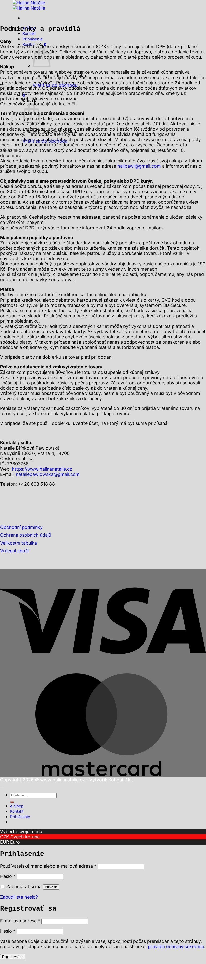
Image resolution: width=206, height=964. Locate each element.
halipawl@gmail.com (139, 166)
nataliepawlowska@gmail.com (48, 474)
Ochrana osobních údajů (25, 535)
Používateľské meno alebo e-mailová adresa (48, 866)
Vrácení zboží (14, 550)
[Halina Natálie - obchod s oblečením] (29, 5)
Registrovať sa (12, 957)
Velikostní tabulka (18, 543)
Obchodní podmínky (21, 527)
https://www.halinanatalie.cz (42, 469)
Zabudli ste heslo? (19, 897)
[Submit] (12, 802)
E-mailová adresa (20, 920)
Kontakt (29, 33)
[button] (33, 39)
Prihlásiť (51, 887)
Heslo (7, 876)
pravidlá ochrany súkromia (176, 946)
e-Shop (16, 806)
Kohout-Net (120, 779)
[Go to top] (2, 786)
